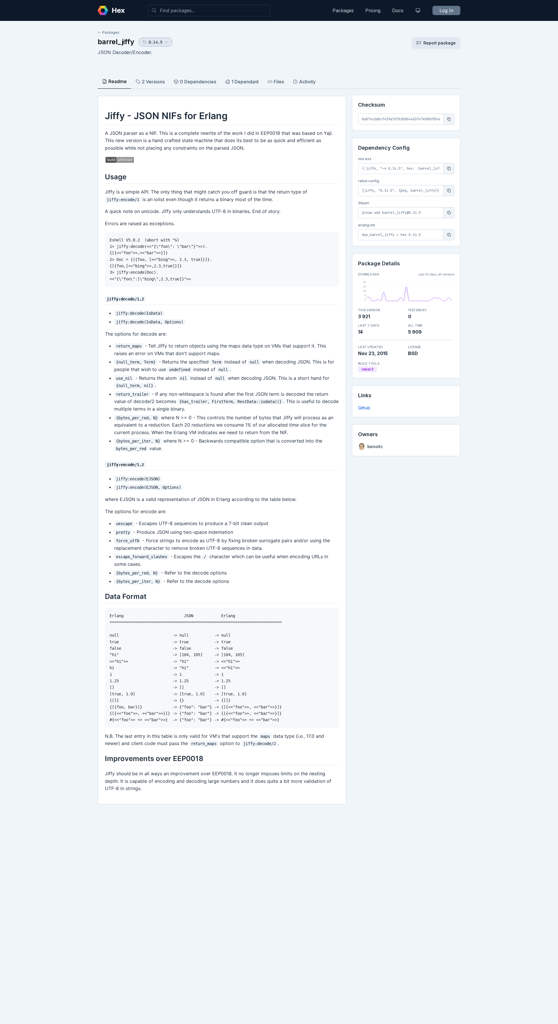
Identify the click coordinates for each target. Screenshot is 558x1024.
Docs (397, 10)
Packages (343, 10)
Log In (446, 10)
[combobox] (209, 10)
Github (364, 407)
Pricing (372, 10)
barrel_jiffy (116, 41)
